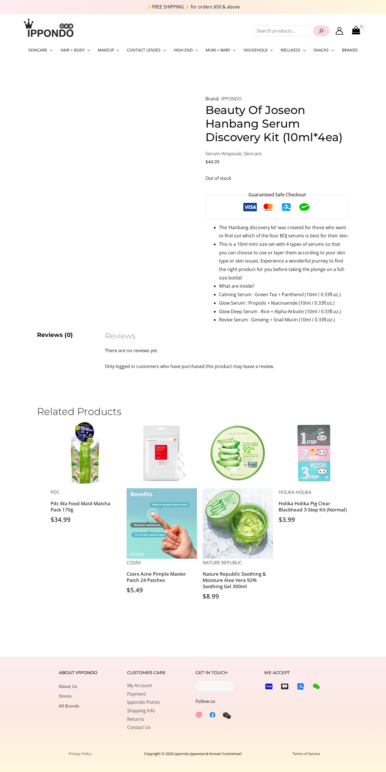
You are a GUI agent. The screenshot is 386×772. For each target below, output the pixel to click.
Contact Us (139, 727)
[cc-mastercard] (285, 686)
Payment (136, 694)
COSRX (134, 563)
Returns (135, 719)
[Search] (321, 30)
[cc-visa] (269, 686)
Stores (65, 696)
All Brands (69, 706)
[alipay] (300, 686)
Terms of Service (306, 753)
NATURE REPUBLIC (222, 563)
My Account (139, 685)
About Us (68, 686)
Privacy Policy (80, 753)
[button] (49, 50)
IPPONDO (231, 99)
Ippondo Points (143, 702)
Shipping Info (141, 711)
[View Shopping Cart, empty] (356, 30)
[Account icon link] (339, 31)
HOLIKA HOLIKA (295, 492)
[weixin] (227, 715)
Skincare (253, 153)
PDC (55, 492)
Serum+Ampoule (223, 153)
